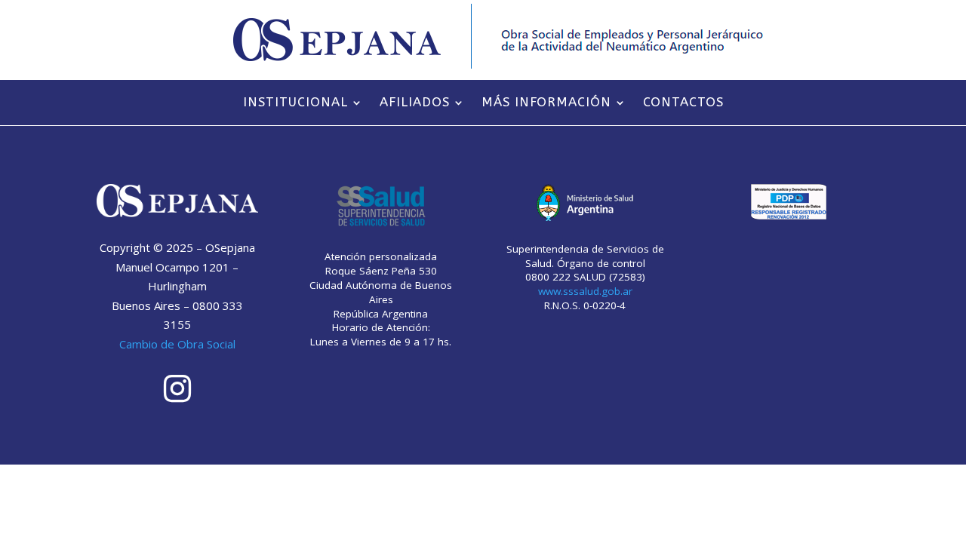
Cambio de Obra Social (177, 343)
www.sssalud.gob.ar (585, 291)
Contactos (683, 103)
